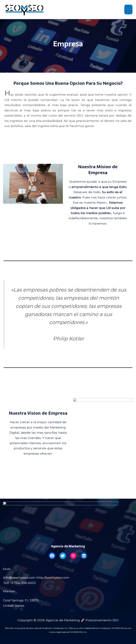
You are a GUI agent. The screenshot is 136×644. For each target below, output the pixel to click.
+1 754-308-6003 (23, 583)
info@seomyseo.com (19, 577)
